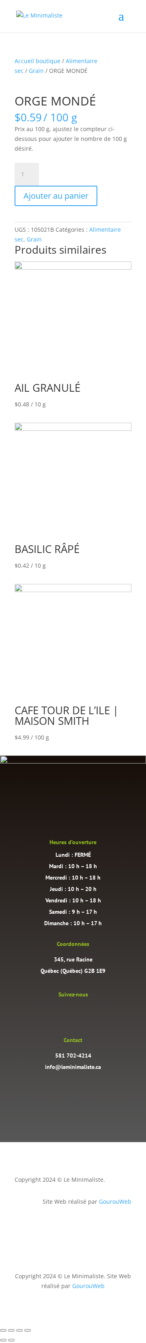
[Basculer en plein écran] (11, 1330)
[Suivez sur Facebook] (81, 1012)
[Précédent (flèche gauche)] (3, 1340)
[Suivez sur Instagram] (64, 1012)
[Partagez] (19, 1330)
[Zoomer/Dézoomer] (3, 1330)
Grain (36, 71)
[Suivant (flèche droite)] (11, 1340)
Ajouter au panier (56, 195)
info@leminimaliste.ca (73, 1067)
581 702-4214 (73, 1055)
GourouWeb (115, 1201)
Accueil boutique (37, 61)
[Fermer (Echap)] (27, 1330)
